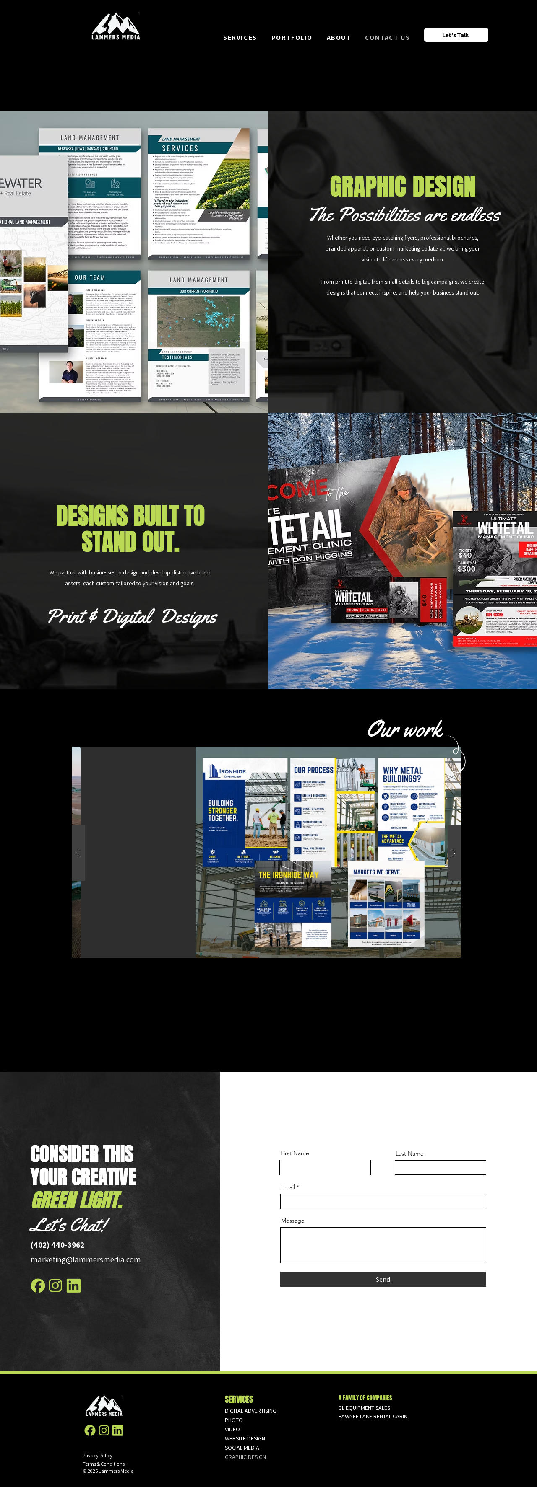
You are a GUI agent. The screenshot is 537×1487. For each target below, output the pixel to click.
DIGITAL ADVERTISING (250, 1411)
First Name (294, 1153)
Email (288, 1187)
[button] (247, 37)
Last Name (410, 1153)
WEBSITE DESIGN (245, 1438)
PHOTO (234, 1420)
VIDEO (232, 1429)
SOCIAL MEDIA (242, 1447)
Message (293, 1220)
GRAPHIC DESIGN (245, 1457)
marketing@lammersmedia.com (86, 1259)
